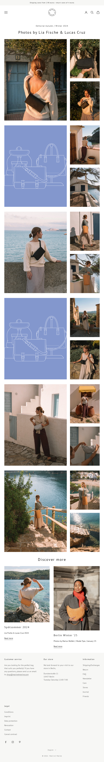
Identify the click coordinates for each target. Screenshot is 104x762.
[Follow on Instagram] (12, 742)
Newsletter (87, 678)
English (51, 750)
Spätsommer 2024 (17, 627)
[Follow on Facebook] (5, 742)
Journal (86, 692)
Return (85, 669)
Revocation (8, 725)
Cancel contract (10, 734)
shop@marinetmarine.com (18, 674)
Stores (85, 687)
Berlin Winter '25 (66, 635)
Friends (86, 696)
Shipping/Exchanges (91, 665)
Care (84, 683)
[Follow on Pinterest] (19, 742)
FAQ (84, 674)
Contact (7, 730)
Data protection (10, 721)
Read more (8, 638)
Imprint (7, 716)
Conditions (8, 712)
